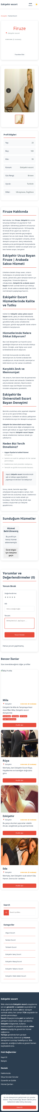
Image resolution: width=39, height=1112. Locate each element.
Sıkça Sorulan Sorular (9, 1077)
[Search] (6, 912)
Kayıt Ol (4, 1057)
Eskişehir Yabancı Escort (14, 969)
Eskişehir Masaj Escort (13, 961)
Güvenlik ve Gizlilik (8, 1080)
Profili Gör (19, 725)
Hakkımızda (6, 1073)
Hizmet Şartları (7, 1084)
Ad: (6, 603)
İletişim (4, 1061)
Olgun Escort (10, 933)
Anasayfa (4, 16)
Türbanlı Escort (10, 947)
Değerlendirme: (11, 593)
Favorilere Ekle (19, 54)
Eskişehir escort (9, 4)
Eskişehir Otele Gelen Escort (15, 976)
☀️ (36, 4)
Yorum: (7, 615)
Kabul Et (19, 1107)
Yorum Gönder (20, 635)
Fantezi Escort (10, 940)
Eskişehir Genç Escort (13, 954)
